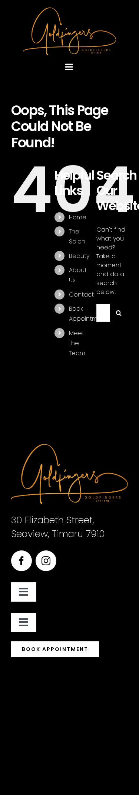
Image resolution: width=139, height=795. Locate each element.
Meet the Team (77, 343)
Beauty (79, 256)
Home (77, 217)
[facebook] (21, 560)
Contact (81, 294)
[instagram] (46, 560)
